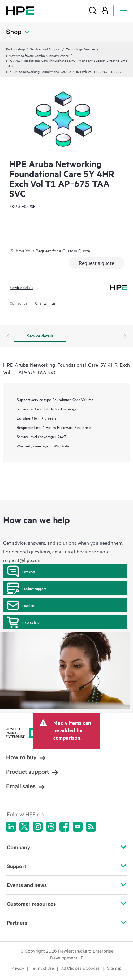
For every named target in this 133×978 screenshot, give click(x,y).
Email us (28, 605)
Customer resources (31, 904)
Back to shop (15, 48)
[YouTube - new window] (78, 827)
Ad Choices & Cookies (80, 968)
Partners (17, 923)
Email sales (21, 786)
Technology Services (80, 48)
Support (16, 866)
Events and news (27, 885)
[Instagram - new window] (38, 827)
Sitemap (114, 968)
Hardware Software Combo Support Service (37, 55)
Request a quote (96, 262)
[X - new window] (24, 827)
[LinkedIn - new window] (11, 827)
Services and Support (45, 48)
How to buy (30, 622)
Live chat (28, 571)
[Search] (93, 10)
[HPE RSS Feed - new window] (91, 827)
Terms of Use (42, 968)
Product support (34, 588)
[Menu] (123, 10)
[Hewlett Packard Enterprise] (20, 10)
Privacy (17, 968)
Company (18, 847)
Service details (21, 287)
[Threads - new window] (51, 827)
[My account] (105, 10)
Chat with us (45, 303)
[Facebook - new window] (64, 827)
